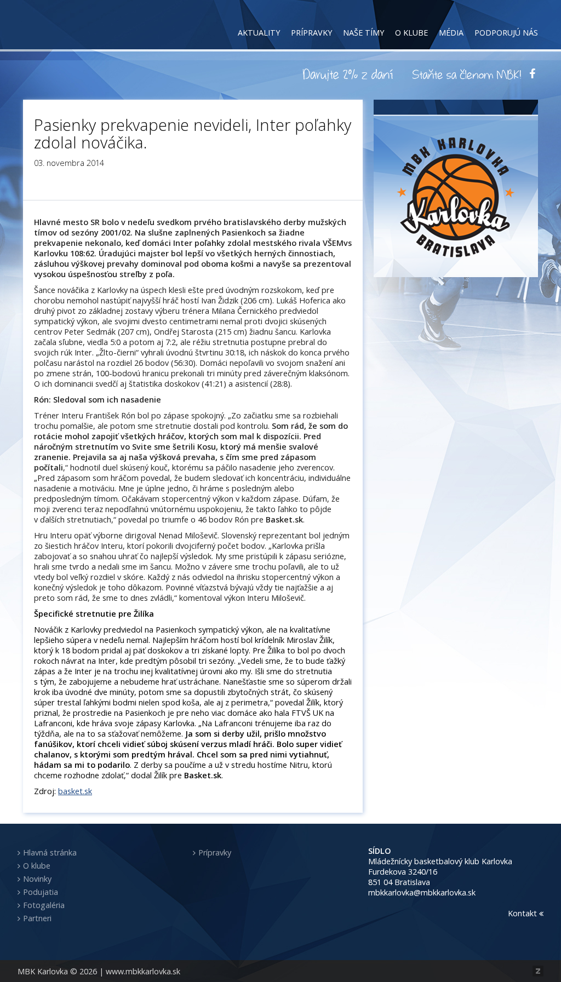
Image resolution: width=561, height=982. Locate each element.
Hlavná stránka (50, 852)
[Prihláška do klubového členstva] (466, 74)
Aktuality (259, 32)
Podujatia (40, 892)
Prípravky (311, 32)
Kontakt (523, 913)
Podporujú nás (506, 32)
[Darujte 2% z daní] (349, 74)
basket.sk (75, 791)
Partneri (37, 918)
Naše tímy (363, 32)
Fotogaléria (44, 905)
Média (451, 32)
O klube (411, 32)
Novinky (37, 879)
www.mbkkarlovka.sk (143, 971)
